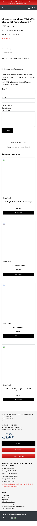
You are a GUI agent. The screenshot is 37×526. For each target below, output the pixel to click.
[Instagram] (15, 518)
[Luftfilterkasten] (18, 242)
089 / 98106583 (12, 425)
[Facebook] (12, 518)
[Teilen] (4, 522)
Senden (7, 131)
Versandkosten (21, 30)
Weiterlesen (18, 212)
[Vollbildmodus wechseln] (2, 522)
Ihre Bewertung (7, 105)
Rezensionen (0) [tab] (7, 52)
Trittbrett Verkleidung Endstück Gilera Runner (18, 390)
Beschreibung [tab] (6, 49)
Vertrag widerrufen (18, 456)
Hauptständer (18, 327)
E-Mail (4, 97)
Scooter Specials (25, 147)
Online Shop (18, 450)
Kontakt (18, 443)
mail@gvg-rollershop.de (14, 429)
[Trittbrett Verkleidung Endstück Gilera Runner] (18, 365)
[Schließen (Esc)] (5, 522)
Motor (17, 147)
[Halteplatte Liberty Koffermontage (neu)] (18, 178)
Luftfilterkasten (18, 265)
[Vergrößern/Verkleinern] (0, 522)
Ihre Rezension (7, 110)
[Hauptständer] (18, 303)
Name (4, 89)
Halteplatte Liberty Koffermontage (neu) (18, 203)
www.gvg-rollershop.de (15, 427)
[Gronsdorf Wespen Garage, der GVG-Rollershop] (2, 7)
